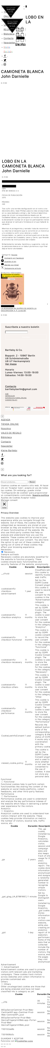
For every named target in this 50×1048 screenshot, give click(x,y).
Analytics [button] (5, 808)
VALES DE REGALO (11, 433)
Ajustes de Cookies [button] (10, 497)
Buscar (32, 482)
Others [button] (4, 981)
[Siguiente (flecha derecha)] (5, 1046)
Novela (14, 255)
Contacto (9, 38)
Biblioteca (9, 34)
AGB (6, 394)
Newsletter (9, 42)
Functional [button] (6, 779)
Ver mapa (11, 364)
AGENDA (8, 7)
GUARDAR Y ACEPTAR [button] (12, 1038)
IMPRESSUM (10, 396)
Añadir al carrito (9, 186)
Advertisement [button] (8, 964)
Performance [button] (7, 794)
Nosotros (9, 20)
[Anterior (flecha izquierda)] (2, 1046)
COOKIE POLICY (11, 400)
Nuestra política (41, 495)
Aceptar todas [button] (28, 497)
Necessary (9, 552)
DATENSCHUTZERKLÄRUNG (16, 398)
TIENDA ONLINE (10, 424)
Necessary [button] (6, 549)
